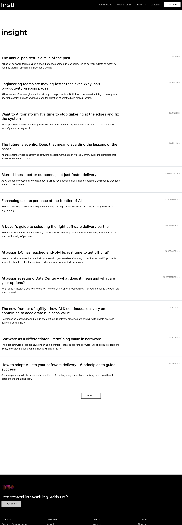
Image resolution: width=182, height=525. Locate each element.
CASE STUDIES (124, 5)
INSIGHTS (141, 5)
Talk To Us (11, 504)
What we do (105, 5)
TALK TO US (172, 5)
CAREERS (155, 5)
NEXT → (91, 396)
